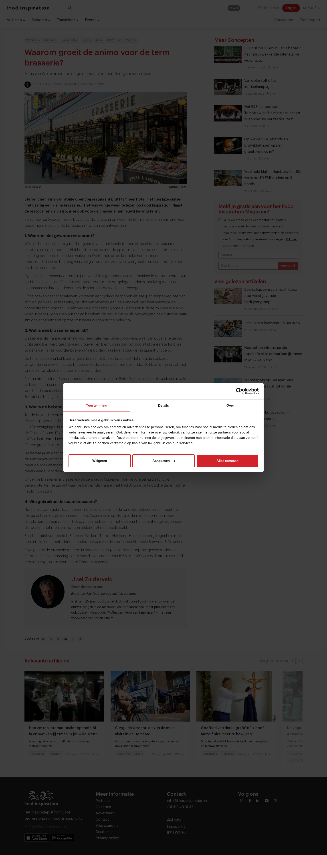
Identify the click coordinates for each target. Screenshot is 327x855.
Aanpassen (161, 461)
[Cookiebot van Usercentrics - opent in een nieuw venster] (239, 391)
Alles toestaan (227, 461)
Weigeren (99, 461)
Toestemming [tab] (96, 405)
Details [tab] (163, 405)
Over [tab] (230, 405)
